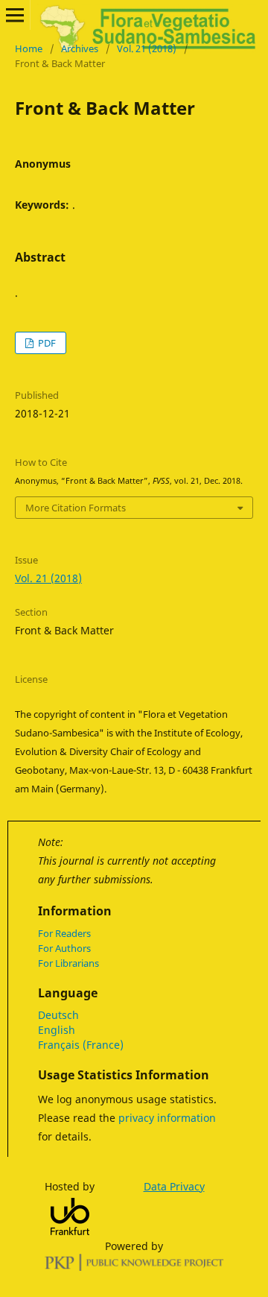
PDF (46, 343)
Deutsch (58, 1015)
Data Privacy (174, 1186)
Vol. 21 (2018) (146, 48)
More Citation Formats (75, 507)
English (56, 1030)
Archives (79, 48)
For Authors (64, 948)
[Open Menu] (15, 15)
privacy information (167, 1118)
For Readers (64, 933)
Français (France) (81, 1045)
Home (28, 48)
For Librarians (68, 963)
